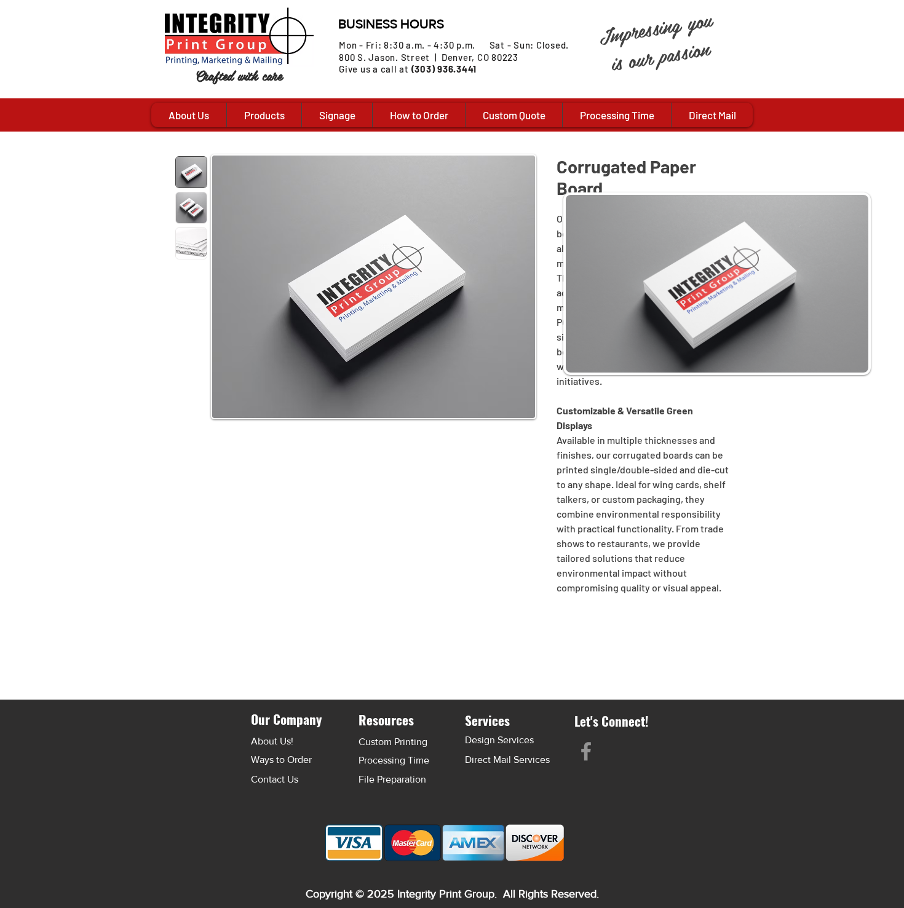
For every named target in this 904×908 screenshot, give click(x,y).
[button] (263, 115)
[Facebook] (586, 751)
